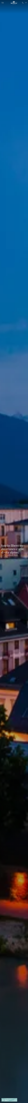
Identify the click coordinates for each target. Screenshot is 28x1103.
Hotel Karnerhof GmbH (14, 2)
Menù (2, 2)
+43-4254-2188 (23, 2)
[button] (2, 1100)
